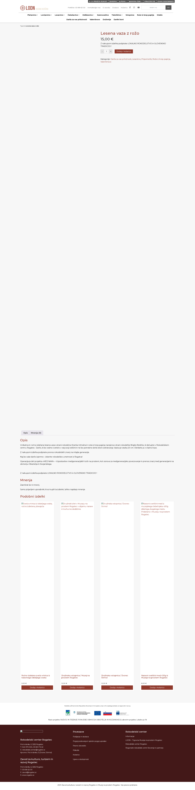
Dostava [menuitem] (115, 7)
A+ (92, 1)
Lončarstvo (45, 15)
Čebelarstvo (73, 15)
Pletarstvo (32, 15)
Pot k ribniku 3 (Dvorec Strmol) (40, 752)
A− (90, 1)
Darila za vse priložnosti (76, 20)
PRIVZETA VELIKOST (100, 1)
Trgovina (23, 26)
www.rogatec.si (28, 775)
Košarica (76, 755)
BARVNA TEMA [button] (135, 1)
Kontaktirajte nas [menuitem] (94, 7)
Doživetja (107, 20)
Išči (168, 7)
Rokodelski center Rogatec (136, 744)
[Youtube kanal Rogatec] (139, 7)
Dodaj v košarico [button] (37, 687)
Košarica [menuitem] (124, 7)
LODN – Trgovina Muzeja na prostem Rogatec (143, 740)
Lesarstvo (59, 15)
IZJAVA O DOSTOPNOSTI (166, 1)
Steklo (159, 15)
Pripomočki (146, 59)
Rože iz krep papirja (145, 15)
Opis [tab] (25, 433)
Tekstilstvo (116, 15)
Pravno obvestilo (79, 746)
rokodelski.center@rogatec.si (33, 750)
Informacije (129, 736)
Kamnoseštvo (103, 15)
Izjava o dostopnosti (81, 759)
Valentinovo (95, 20)
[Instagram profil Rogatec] (134, 7)
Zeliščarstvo (87, 15)
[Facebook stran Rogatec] (130, 7)
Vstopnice (130, 15)
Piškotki (76, 750)
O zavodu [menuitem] (106, 7)
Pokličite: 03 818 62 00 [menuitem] (76, 7)
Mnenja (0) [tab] (36, 433)
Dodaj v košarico (123, 51)
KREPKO (114, 1)
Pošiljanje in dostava (81, 737)
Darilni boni (119, 20)
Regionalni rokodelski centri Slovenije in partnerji (144, 748)
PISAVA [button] (123, 1)
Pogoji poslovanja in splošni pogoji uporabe (89, 741)
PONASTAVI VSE (149, 1)
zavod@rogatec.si (29, 772)
